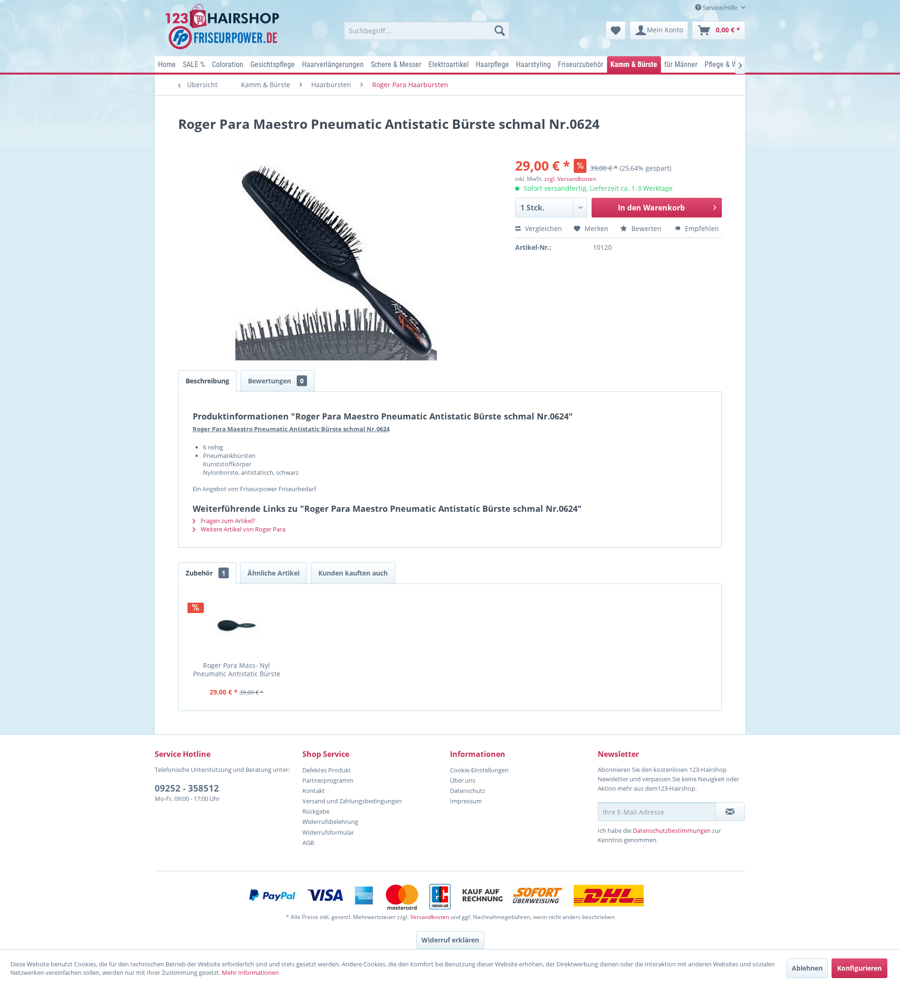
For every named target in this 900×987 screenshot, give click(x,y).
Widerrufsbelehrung (330, 821)
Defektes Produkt (326, 770)
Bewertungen (276, 380)
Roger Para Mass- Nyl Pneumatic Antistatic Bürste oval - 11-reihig (236, 669)
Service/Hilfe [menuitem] (720, 7)
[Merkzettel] (616, 30)
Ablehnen (807, 968)
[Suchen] (500, 30)
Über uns (462, 780)
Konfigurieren (859, 968)
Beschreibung (207, 380)
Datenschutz (467, 790)
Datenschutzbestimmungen (672, 830)
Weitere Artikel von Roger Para (242, 529)
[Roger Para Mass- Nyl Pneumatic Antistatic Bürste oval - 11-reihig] (236, 626)
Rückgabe (316, 811)
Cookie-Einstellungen (479, 770)
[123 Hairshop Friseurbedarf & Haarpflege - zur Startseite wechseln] (223, 27)
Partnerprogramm (327, 780)
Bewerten (646, 228)
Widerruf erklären (450, 939)
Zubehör (205, 572)
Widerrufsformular (328, 832)
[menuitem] (427, 30)
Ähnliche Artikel (274, 572)
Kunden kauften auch (353, 572)
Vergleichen (542, 228)
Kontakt (313, 790)
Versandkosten (429, 917)
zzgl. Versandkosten (570, 179)
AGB (308, 842)
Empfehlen (701, 228)
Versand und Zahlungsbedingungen (352, 801)
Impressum (466, 801)
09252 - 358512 (187, 788)
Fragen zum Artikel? (227, 520)
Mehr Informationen (250, 972)
